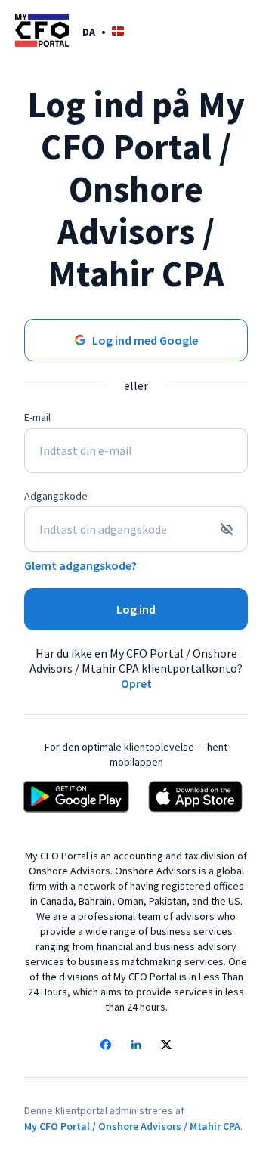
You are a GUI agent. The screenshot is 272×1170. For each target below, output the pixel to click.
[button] (103, 31)
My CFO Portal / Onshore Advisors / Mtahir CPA (132, 1126)
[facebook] (106, 1046)
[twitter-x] (166, 1046)
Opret (136, 683)
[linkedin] (136, 1046)
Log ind (136, 609)
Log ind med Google (145, 340)
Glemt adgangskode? (80, 565)
